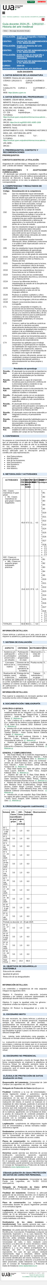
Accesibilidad (26, 1276)
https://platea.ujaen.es (17, 93)
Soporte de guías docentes (36, 1275)
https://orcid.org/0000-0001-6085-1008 (25, 122)
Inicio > (4, 16)
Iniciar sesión (42, 1)
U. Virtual (31, 1)
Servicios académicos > (13, 16)
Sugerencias (40, 1276)
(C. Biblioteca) (16, 718)
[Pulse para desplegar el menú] (2, 12)
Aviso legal (33, 1276)
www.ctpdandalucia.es (20, 1167)
